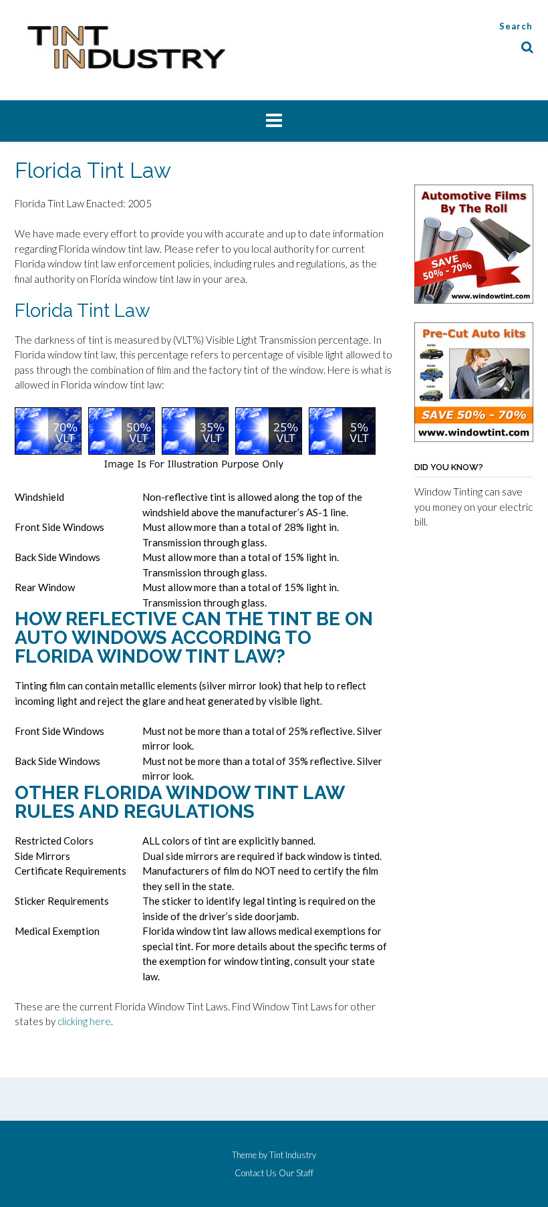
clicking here (84, 1021)
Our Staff (296, 1173)
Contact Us (256, 1173)
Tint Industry (292, 1154)
